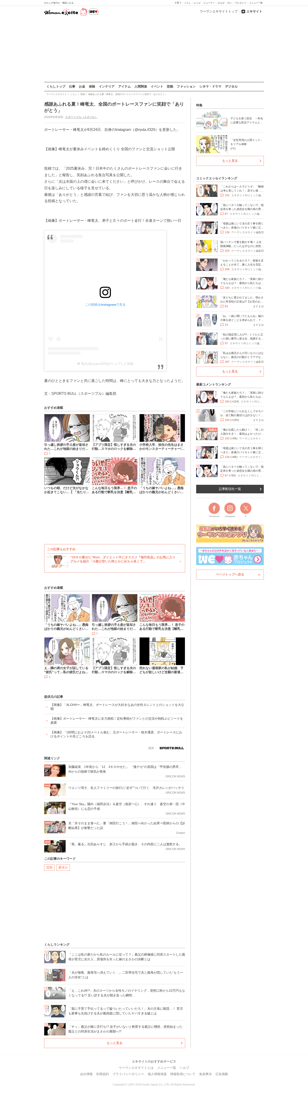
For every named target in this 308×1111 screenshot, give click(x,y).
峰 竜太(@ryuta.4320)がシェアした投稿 (105, 363)
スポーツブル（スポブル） (81, 117)
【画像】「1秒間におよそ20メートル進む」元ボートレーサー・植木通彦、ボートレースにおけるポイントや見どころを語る (116, 734)
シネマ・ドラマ (210, 86)
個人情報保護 (157, 1074)
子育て (178, 3)
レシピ (197, 3)
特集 (199, 105)
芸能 (170, 86)
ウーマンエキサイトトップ (219, 11)
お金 (82, 86)
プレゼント (240, 3)
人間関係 (140, 86)
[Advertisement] (154, 49)
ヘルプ (184, 1067)
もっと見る (114, 1043)
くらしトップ (55, 86)
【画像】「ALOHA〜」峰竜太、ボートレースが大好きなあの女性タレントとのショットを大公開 (117, 707)
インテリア (107, 86)
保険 (92, 86)
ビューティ (209, 3)
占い (230, 3)
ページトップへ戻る (230, 574)
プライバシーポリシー (128, 1074)
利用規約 (102, 1074)
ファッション (186, 86)
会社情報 (86, 1074)
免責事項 (205, 1074)
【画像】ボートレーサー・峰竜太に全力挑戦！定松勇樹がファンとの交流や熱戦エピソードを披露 (117, 720)
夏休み (63, 867)
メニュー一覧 (256, 3)
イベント (157, 86)
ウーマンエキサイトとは (136, 1067)
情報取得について (182, 1074)
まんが (221, 3)
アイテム (124, 86)
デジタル (231, 86)
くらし (187, 3)
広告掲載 (221, 1074)
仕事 (72, 86)
